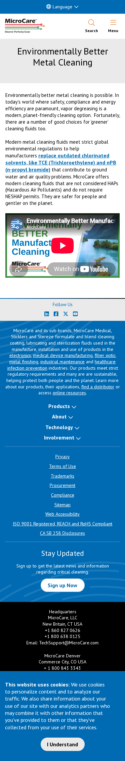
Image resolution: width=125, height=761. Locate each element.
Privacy (62, 457)
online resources (69, 393)
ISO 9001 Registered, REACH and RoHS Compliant (62, 524)
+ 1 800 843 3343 (62, 668)
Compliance (62, 495)
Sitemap (62, 505)
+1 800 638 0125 (62, 636)
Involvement (59, 437)
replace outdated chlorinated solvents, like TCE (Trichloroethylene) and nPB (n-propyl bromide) (60, 162)
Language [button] (62, 7)
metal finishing (23, 362)
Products (59, 406)
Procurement (62, 485)
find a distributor (97, 387)
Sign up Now (62, 585)
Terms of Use (62, 466)
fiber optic (105, 355)
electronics (20, 355)
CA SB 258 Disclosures (62, 533)
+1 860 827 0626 (62, 630)
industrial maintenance (62, 362)
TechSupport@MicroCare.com (69, 643)
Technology (59, 427)
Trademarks (62, 476)
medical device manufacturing (63, 355)
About (59, 416)
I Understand (62, 744)
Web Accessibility (62, 514)
